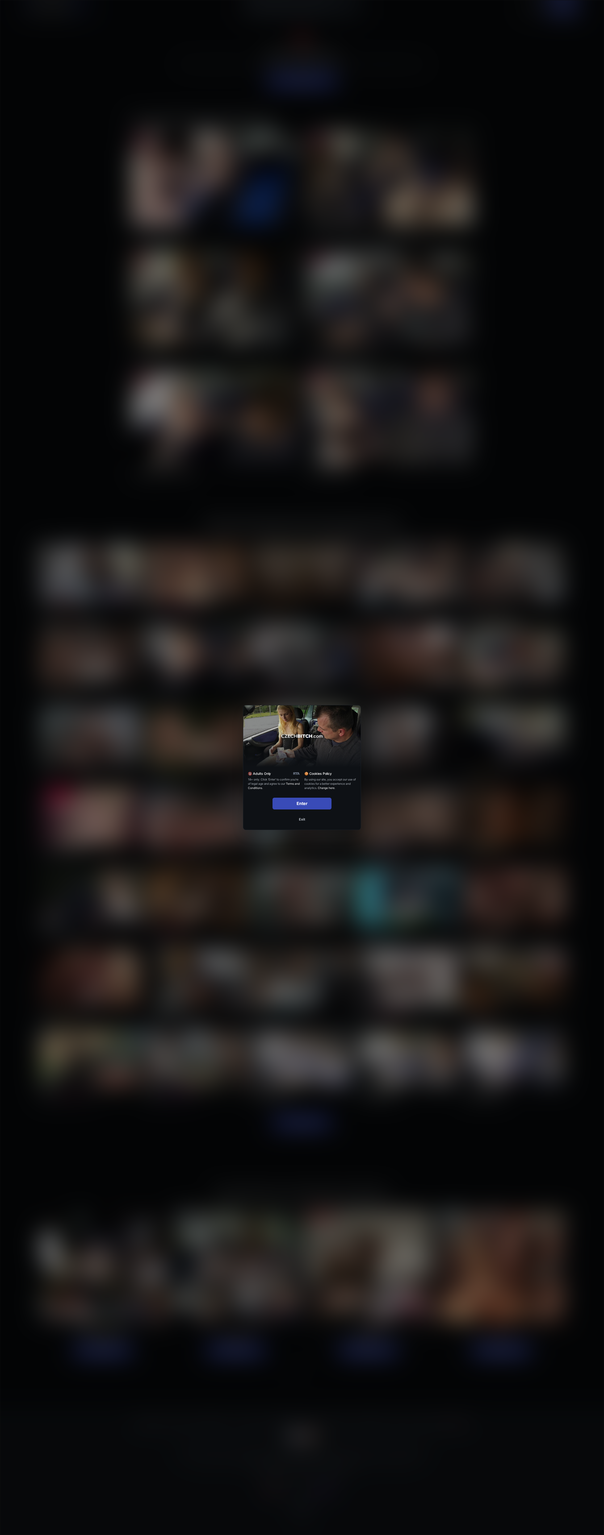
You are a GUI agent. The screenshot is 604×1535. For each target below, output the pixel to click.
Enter (302, 803)
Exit (302, 819)
